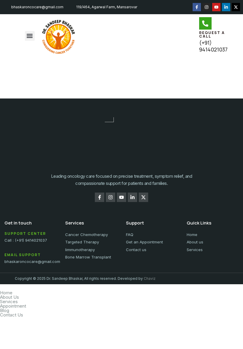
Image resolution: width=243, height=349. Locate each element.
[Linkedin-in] (226, 7)
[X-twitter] (236, 7)
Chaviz (150, 278)
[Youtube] (216, 7)
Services (9, 301)
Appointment (13, 306)
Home (6, 292)
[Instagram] (206, 7)
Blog (4, 310)
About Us (9, 297)
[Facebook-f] (197, 7)
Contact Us (11, 315)
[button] (30, 36)
